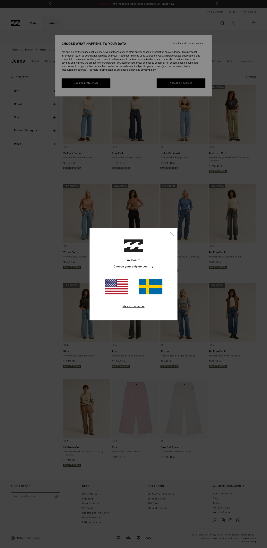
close (172, 234)
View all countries (134, 306)
